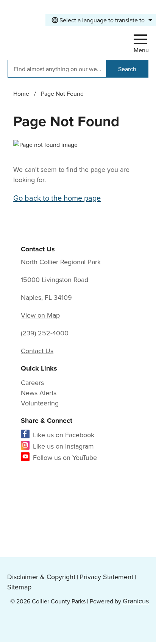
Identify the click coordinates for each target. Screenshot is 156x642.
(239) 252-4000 (45, 333)
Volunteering (40, 403)
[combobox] (100, 20)
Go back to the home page (57, 197)
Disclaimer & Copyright (41, 576)
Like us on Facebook (63, 434)
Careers (32, 382)
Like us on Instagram (63, 446)
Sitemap (19, 587)
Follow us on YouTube (65, 457)
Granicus (136, 601)
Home (21, 93)
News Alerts (38, 392)
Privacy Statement (106, 576)
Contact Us (37, 350)
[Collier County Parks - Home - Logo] (55, 41)
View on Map (40, 315)
